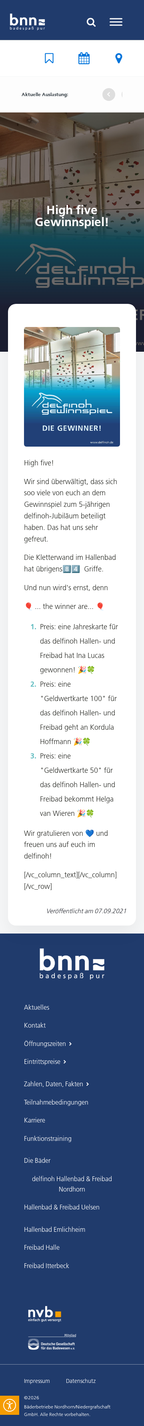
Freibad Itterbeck (46, 1266)
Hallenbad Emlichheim (54, 1229)
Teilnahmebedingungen (56, 1102)
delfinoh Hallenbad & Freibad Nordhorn (72, 1184)
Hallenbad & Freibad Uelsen (62, 1207)
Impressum (37, 1381)
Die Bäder (37, 1160)
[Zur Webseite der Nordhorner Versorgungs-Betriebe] (44, 1314)
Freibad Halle (42, 1247)
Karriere (34, 1120)
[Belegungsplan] (49, 58)
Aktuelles (36, 1007)
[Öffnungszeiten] (84, 58)
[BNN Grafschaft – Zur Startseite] (72, 958)
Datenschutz (81, 1381)
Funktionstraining (48, 1138)
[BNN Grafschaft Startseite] (27, 22)
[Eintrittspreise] (119, 58)
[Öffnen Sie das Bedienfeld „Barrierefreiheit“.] (9, 1405)
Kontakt (35, 1025)
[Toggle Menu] (116, 22)
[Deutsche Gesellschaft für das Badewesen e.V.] (52, 1342)
